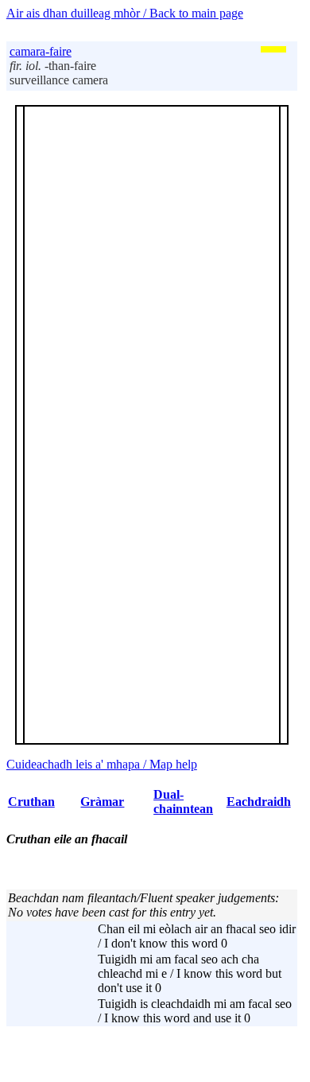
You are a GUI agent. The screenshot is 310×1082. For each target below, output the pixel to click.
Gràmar (102, 801)
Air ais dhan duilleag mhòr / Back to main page (124, 13)
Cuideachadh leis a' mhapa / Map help (101, 764)
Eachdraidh (259, 801)
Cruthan (31, 801)
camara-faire (41, 51)
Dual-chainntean (183, 801)
